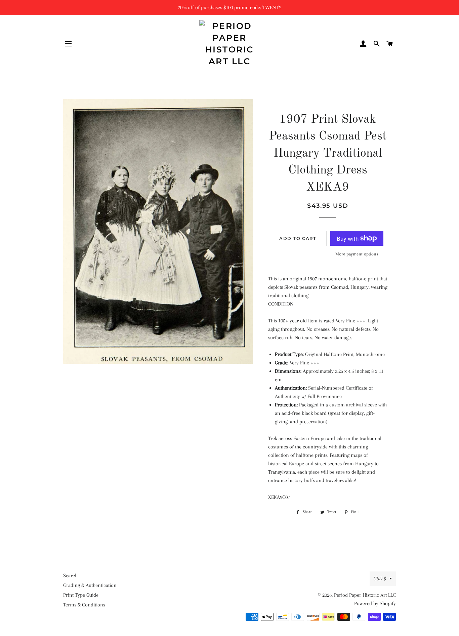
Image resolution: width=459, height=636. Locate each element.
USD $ (379, 578)
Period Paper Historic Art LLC (365, 595)
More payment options (356, 253)
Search (70, 575)
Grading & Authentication (90, 585)
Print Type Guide (80, 595)
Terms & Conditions (84, 605)
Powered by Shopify (375, 603)
